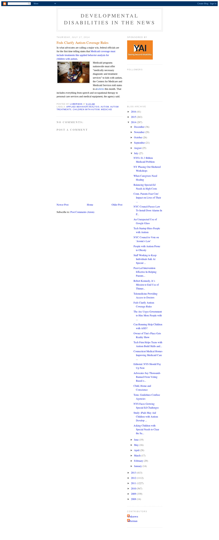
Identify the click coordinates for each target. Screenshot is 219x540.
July (136, 153)
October (138, 137)
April (137, 450)
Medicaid (106, 109)
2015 (134, 116)
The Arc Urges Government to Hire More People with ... (148, 315)
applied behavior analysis (82, 107)
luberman (132, 521)
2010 (134, 488)
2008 (134, 499)
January (138, 466)
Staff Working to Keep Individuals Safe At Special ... (145, 258)
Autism (105, 107)
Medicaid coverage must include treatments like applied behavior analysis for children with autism (86, 55)
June (136, 439)
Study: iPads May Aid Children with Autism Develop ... (146, 416)
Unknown (133, 516)
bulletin (100, 89)
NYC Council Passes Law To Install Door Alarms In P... (148, 210)
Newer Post (62, 204)
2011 (134, 483)
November (139, 132)
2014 (134, 122)
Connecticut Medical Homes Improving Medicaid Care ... (148, 355)
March (137, 455)
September (139, 142)
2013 (134, 472)
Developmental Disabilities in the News (110, 19)
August (138, 148)
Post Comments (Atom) (82, 212)
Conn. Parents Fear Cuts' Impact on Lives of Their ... (147, 197)
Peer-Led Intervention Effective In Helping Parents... (145, 271)
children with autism (86, 109)
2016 (134, 111)
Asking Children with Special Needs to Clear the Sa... (146, 429)
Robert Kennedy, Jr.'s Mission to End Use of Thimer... (146, 284)
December (139, 126)
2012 (134, 477)
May (136, 445)
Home (90, 204)
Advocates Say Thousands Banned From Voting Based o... (147, 376)
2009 (134, 493)
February (139, 460)
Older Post (117, 204)
